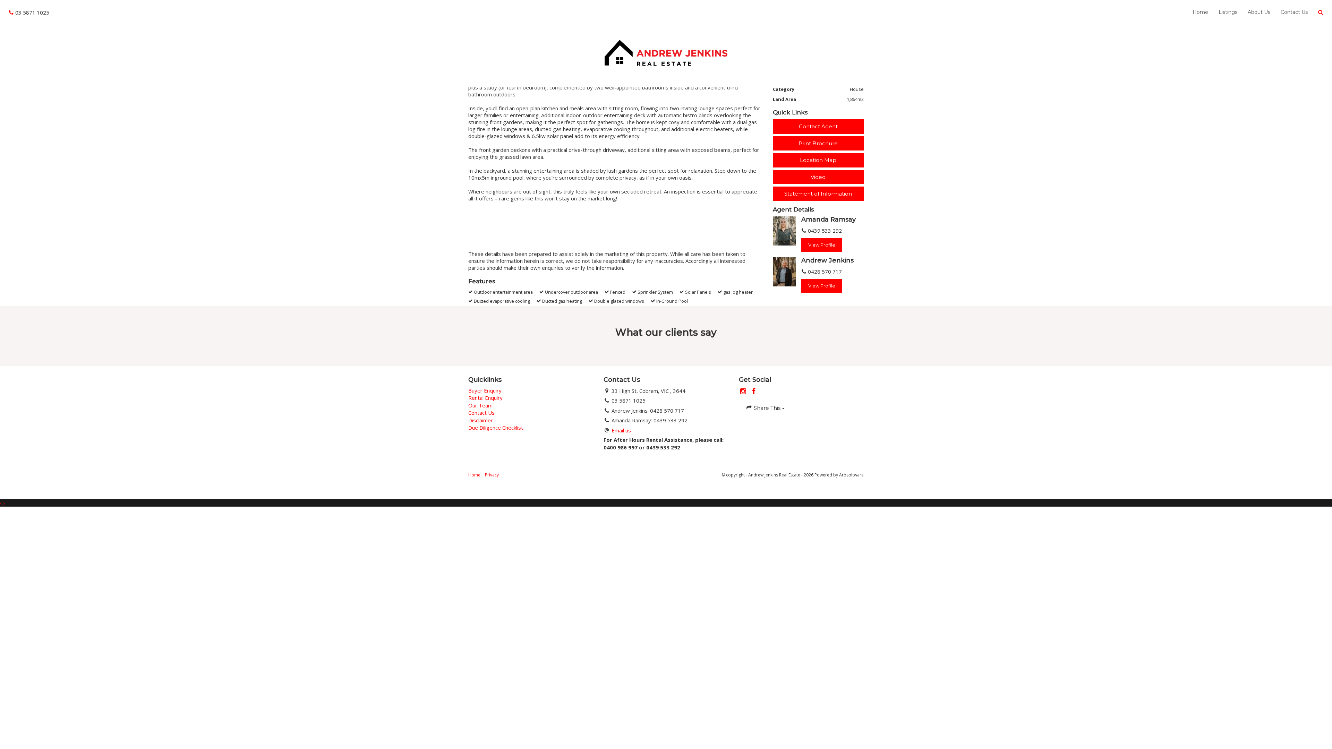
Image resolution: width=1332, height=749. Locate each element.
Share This (767, 408)
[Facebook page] (754, 391)
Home (1200, 12)
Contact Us (1294, 12)
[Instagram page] (744, 391)
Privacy (492, 475)
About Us (1259, 12)
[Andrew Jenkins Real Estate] (666, 52)
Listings (1228, 12)
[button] (1321, 12)
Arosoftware (851, 475)
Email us (621, 430)
